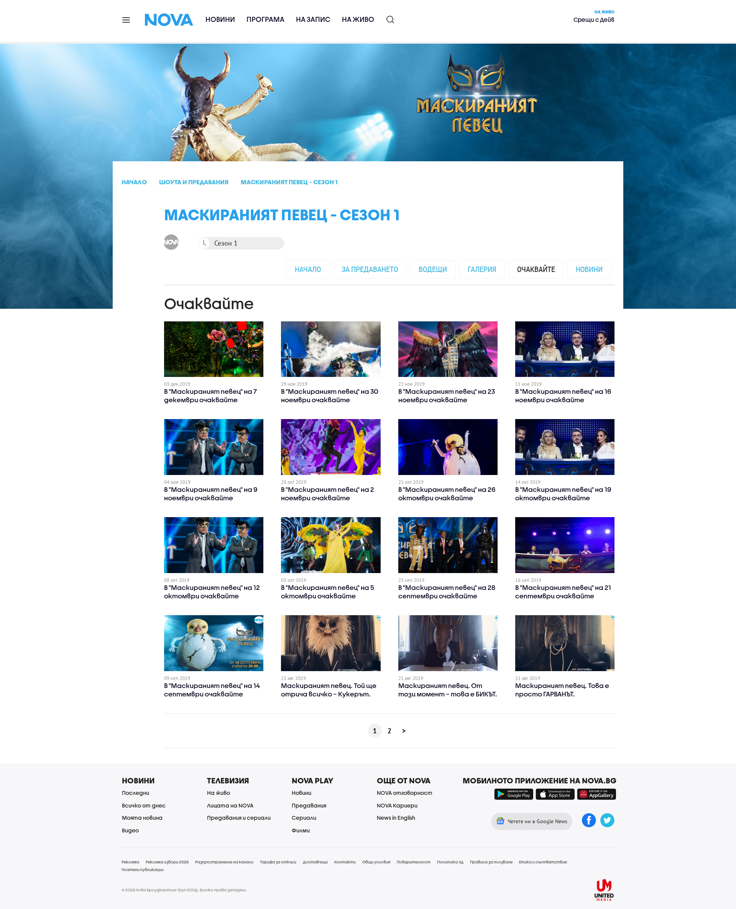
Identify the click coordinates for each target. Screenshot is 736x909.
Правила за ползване (491, 862)
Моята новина (142, 817)
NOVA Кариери (397, 805)
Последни (135, 792)
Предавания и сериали (239, 817)
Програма (265, 19)
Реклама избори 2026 (167, 862)
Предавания (309, 805)
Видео (130, 830)
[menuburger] (126, 19)
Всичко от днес (144, 805)
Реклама (130, 862)
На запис (313, 19)
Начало (308, 269)
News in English (396, 817)
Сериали (304, 817)
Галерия (482, 269)
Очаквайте (536, 269)
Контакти (345, 862)
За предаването (370, 269)
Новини (220, 19)
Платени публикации (143, 869)
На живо (358, 19)
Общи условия (376, 862)
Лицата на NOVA (230, 805)
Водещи (433, 269)
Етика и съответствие (543, 862)
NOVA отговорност (404, 792)
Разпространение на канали (224, 862)
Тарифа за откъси (278, 862)
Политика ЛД (450, 862)
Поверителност (413, 862)
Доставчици (315, 862)
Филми (301, 830)
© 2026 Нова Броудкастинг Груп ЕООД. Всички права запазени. (184, 890)
